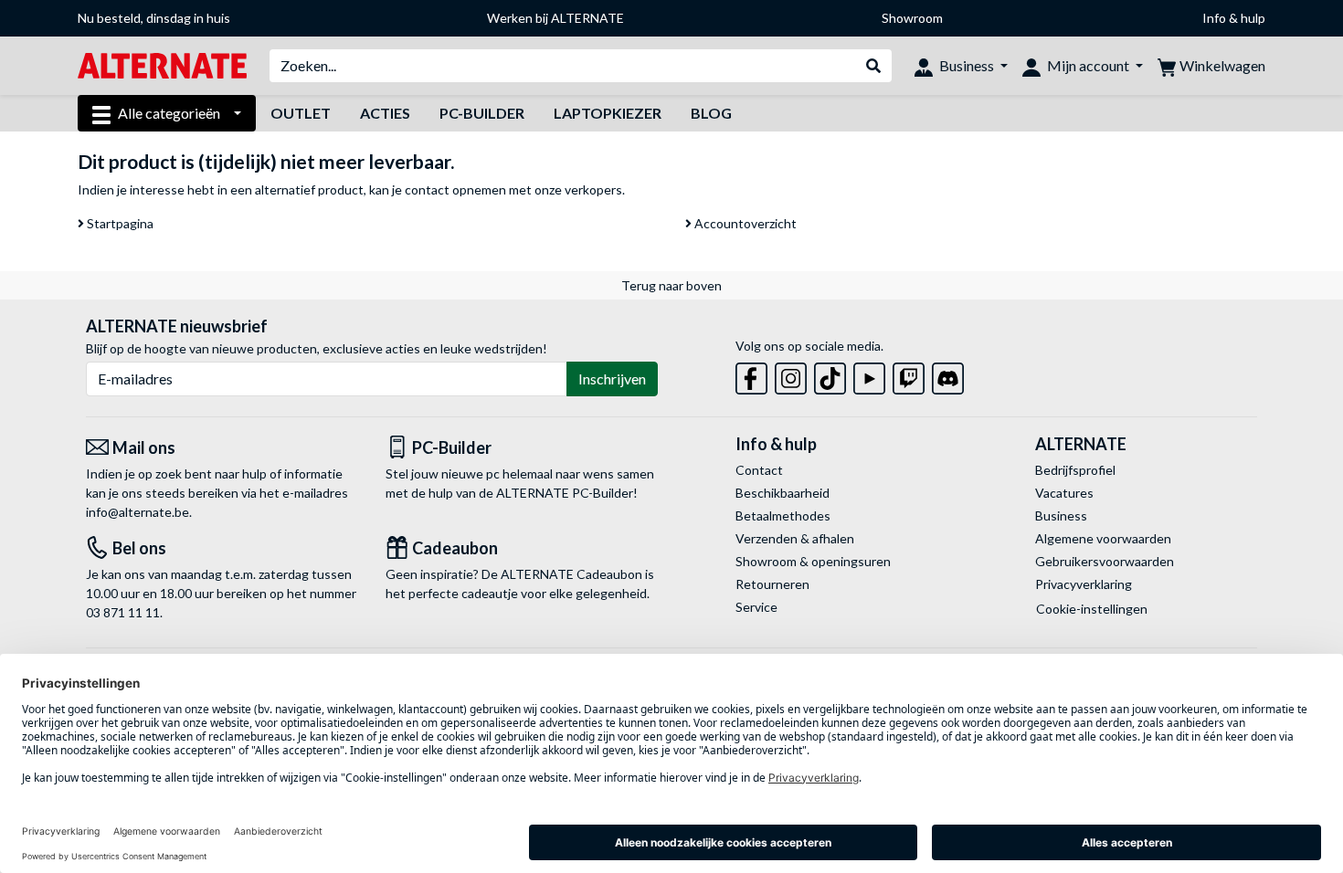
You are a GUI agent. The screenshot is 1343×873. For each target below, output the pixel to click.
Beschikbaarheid (782, 492)
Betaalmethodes (782, 515)
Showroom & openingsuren (813, 561)
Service (756, 607)
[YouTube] (869, 375)
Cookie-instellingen (1091, 608)
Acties (385, 112)
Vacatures (1064, 492)
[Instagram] (791, 375)
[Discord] (948, 375)
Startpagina (118, 223)
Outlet (300, 112)
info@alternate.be (137, 512)
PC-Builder (481, 112)
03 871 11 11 (123, 612)
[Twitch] (909, 375)
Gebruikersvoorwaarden (1104, 561)
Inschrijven (612, 378)
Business (1061, 515)
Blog (711, 112)
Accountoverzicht (744, 223)
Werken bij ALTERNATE (555, 18)
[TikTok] (830, 375)
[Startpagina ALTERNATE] (162, 64)
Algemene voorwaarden (1103, 538)
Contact (759, 470)
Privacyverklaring (1083, 584)
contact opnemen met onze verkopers (513, 189)
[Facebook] (751, 375)
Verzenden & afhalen (794, 538)
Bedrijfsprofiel (1075, 470)
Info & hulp (1233, 18)
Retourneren (772, 584)
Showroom (912, 18)
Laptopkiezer (607, 112)
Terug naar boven (671, 285)
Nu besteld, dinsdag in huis (154, 18)
